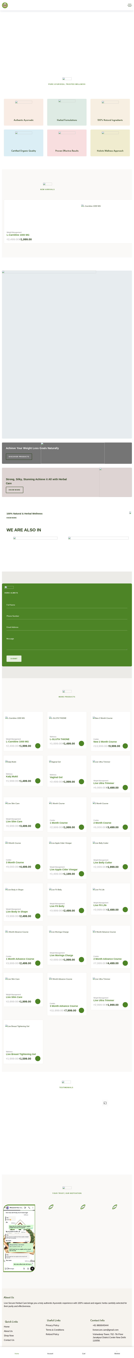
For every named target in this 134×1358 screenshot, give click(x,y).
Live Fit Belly (57, 906)
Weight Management (14, 232)
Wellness (53, 737)
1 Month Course (59, 823)
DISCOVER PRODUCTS (19, 457)
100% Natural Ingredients (110, 120)
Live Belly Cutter (102, 862)
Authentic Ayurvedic (24, 120)
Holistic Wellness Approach (110, 151)
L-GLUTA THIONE (59, 739)
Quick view (29, 732)
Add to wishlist (23, 732)
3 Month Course (15, 862)
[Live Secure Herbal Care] (5, 5)
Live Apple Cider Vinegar (64, 869)
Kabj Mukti (12, 776)
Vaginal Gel (56, 777)
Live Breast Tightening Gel (21, 1054)
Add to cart (37, 745)
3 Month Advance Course (64, 1006)
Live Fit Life (100, 905)
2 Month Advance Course (107, 959)
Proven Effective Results (67, 151)
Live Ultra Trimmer (103, 783)
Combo (96, 739)
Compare (16, 732)
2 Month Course (102, 823)
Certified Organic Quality (23, 151)
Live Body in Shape (17, 911)
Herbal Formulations (67, 120)
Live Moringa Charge (61, 955)
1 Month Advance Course (20, 959)
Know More (14, 490)
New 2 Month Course (105, 741)
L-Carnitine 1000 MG (18, 235)
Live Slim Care (14, 821)
